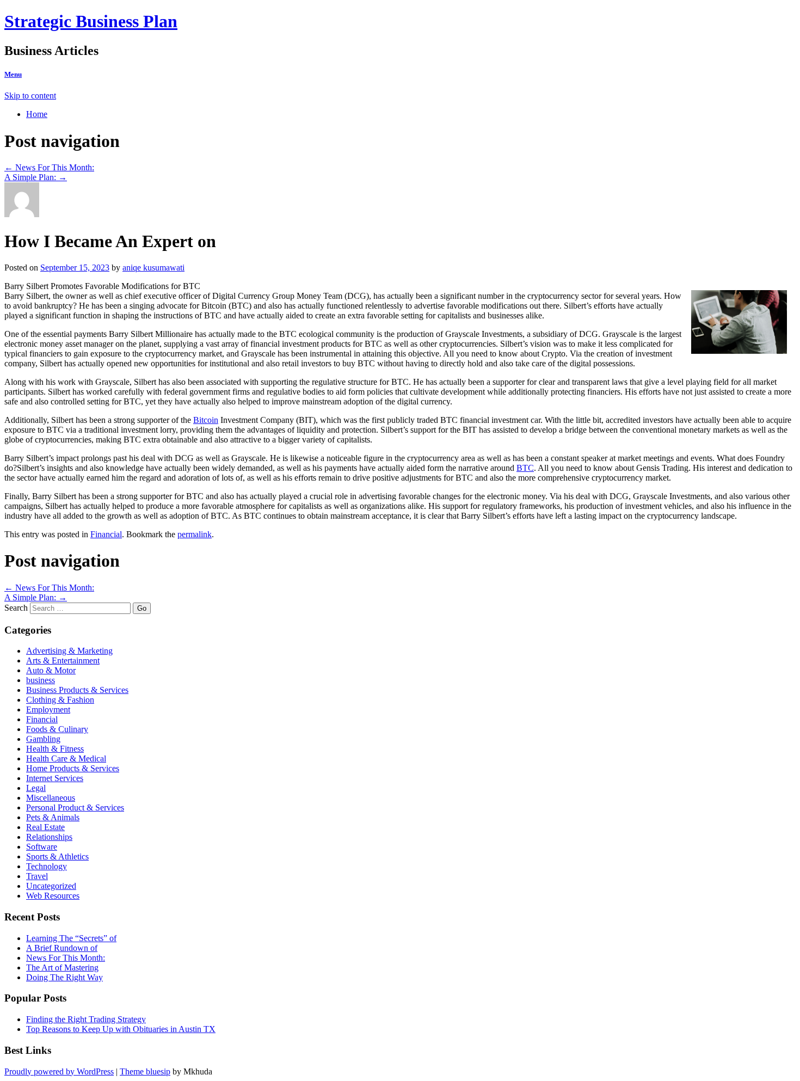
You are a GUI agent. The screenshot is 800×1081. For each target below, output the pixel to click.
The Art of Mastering (62, 967)
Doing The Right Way (64, 977)
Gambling (43, 739)
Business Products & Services (77, 690)
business (40, 680)
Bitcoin (205, 420)
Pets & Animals (52, 817)
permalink (194, 534)
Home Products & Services (72, 768)
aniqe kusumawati (153, 267)
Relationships (49, 837)
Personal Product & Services (75, 807)
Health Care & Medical (66, 758)
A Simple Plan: (35, 177)
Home (36, 114)
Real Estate (45, 827)
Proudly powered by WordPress (59, 1071)
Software (41, 846)
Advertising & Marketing (69, 650)
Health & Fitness (55, 748)
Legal (36, 788)
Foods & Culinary (57, 729)
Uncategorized (51, 885)
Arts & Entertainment (63, 660)
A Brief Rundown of (61, 948)
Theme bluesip (145, 1071)
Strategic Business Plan (90, 21)
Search (16, 607)
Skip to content (30, 95)
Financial (106, 534)
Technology (46, 866)
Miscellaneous (50, 797)
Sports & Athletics (57, 856)
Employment (48, 709)
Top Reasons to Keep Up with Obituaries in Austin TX (121, 1029)
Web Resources (52, 895)
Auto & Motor (51, 670)
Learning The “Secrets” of (71, 938)
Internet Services (54, 778)
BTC (525, 467)
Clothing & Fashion (60, 699)
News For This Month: (49, 167)
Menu (13, 74)
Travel (37, 876)
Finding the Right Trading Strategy (86, 1019)
